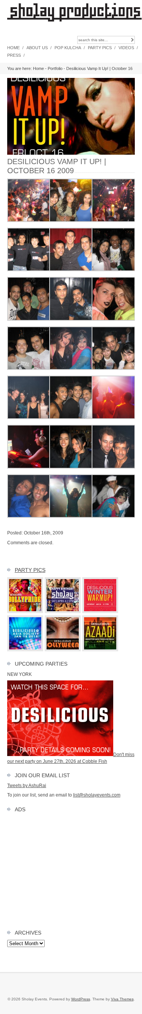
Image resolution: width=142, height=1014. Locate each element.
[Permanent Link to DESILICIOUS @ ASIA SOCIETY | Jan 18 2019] (25, 649)
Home (13, 47)
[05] (29, 368)
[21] (113, 417)
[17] (71, 417)
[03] (71, 467)
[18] (113, 368)
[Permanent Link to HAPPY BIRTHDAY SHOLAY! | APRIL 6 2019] (63, 611)
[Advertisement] (71, 869)
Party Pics (100, 47)
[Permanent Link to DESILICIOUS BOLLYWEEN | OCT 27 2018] (63, 649)
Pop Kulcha (68, 47)
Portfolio (55, 68)
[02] (113, 269)
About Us (37, 47)
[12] (71, 220)
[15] (113, 516)
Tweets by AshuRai (26, 785)
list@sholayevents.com (96, 795)
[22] (29, 467)
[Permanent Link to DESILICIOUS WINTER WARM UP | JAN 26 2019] (100, 611)
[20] (71, 516)
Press (14, 55)
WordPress (80, 999)
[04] (113, 467)
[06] (29, 319)
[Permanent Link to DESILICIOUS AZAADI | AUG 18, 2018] (100, 649)
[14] (29, 220)
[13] (113, 319)
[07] (29, 269)
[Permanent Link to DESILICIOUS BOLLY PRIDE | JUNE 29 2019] (25, 611)
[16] (113, 220)
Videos (126, 47)
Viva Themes (122, 999)
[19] (29, 516)
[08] (71, 368)
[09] (29, 417)
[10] (71, 319)
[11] (71, 269)
